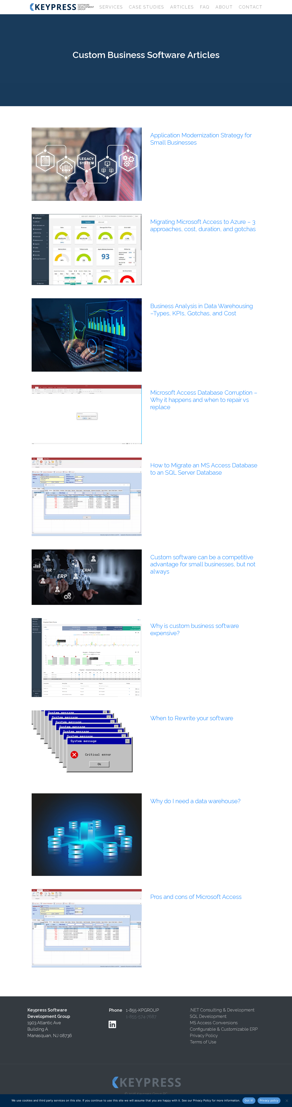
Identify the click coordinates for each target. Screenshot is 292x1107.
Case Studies (146, 7)
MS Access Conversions (214, 1022)
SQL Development (208, 1016)
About (224, 7)
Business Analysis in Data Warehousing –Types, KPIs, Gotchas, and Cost (201, 310)
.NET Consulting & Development (222, 1010)
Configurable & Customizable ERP (224, 1029)
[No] (287, 1100)
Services (111, 7)
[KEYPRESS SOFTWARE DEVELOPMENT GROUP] (61, 7)
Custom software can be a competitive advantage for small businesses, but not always (202, 564)
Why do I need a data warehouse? (195, 801)
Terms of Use (203, 1042)
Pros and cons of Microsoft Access (196, 896)
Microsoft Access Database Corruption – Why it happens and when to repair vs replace (203, 399)
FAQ (204, 7)
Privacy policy (269, 1100)
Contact (251, 7)
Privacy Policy (204, 1035)
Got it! (249, 1100)
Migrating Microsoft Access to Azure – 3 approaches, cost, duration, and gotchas (203, 225)
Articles (182, 7)
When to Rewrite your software (191, 718)
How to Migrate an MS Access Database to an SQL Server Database (203, 469)
